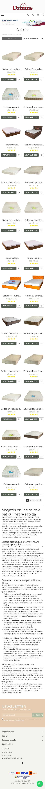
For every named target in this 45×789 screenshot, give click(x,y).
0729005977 (8, 755)
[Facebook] (22, 763)
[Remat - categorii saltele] (22, 22)
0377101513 (8, 752)
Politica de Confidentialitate (16, 720)
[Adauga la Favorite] (18, 79)
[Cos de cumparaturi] (37, 15)
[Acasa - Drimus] (22, 6)
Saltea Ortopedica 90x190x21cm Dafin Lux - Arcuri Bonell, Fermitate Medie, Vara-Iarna (33, 69)
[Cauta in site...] (42, 15)
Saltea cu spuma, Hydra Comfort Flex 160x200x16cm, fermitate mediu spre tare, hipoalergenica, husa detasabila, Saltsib (34, 296)
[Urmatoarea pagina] (40, 500)
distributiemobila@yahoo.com (13, 758)
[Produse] (3, 15)
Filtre (12, 38)
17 (37, 500)
